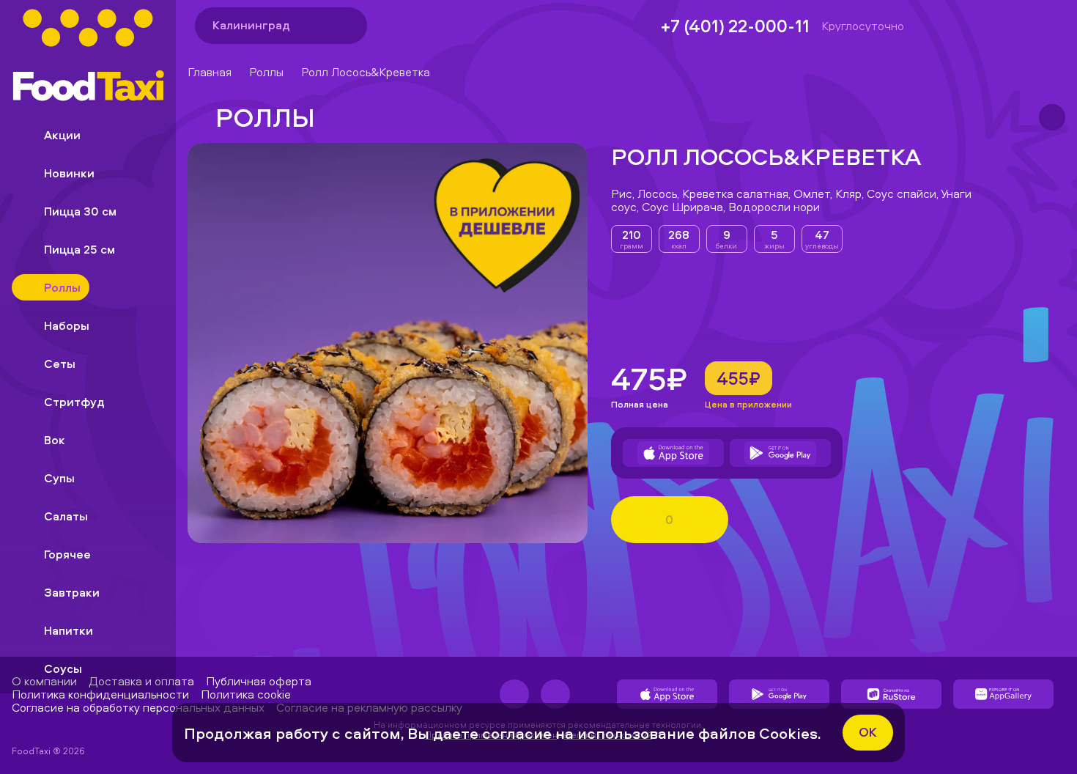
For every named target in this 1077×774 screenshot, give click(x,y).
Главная (210, 71)
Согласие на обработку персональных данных (138, 707)
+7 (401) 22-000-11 (735, 25)
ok (868, 732)
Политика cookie (246, 694)
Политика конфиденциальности (100, 694)
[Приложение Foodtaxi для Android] (780, 453)
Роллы (266, 71)
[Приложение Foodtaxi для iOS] (673, 453)
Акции (62, 135)
